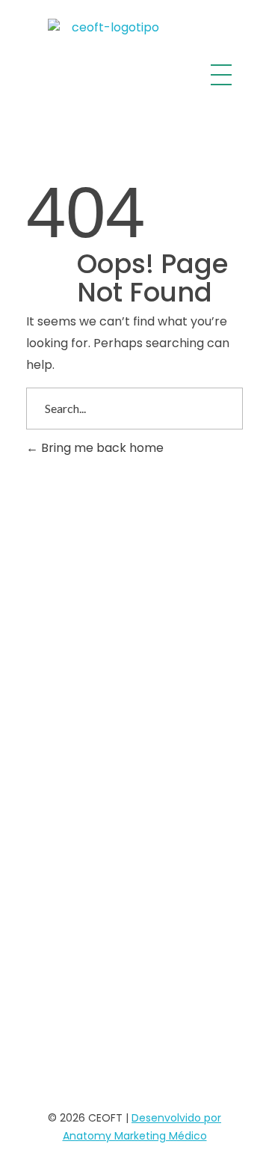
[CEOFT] (109, 75)
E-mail (138, 691)
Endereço (138, 559)
